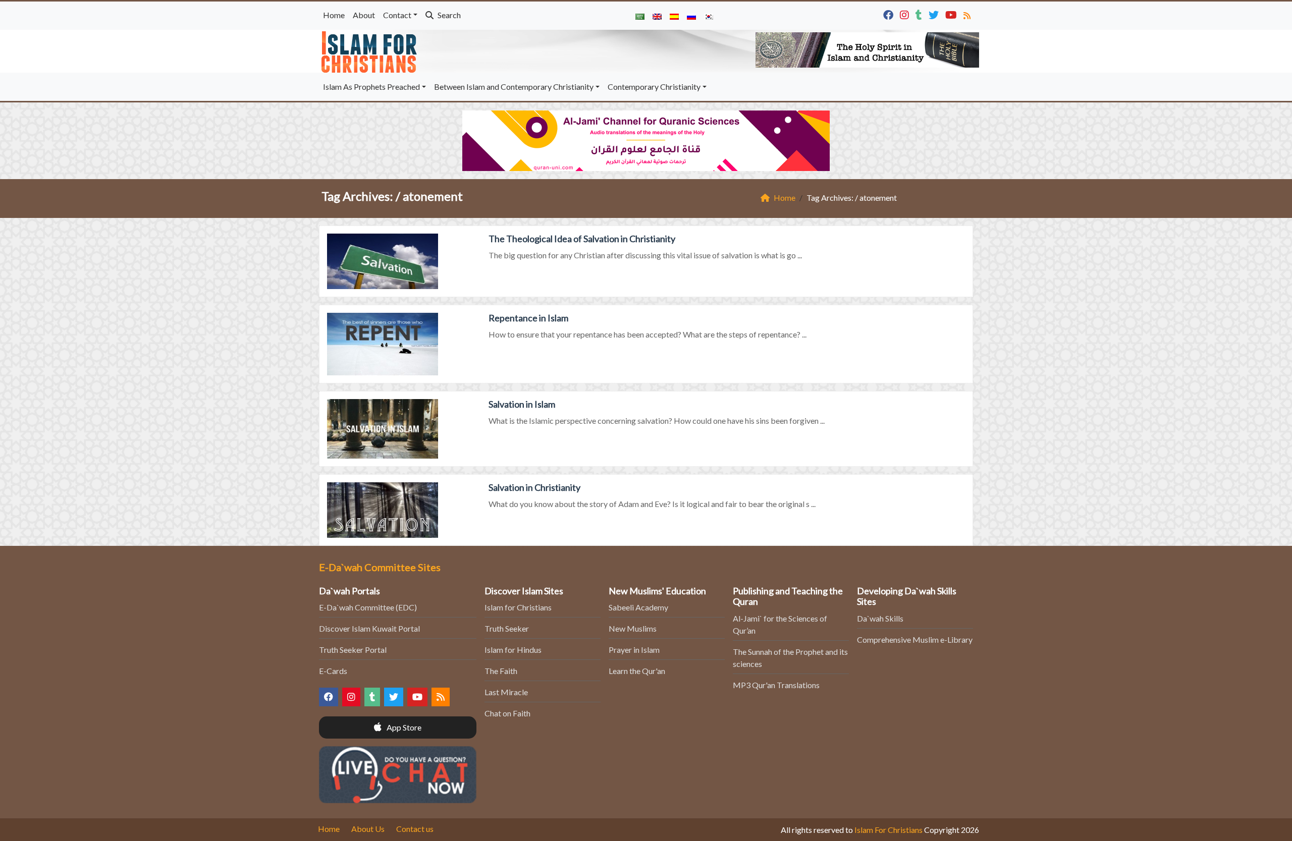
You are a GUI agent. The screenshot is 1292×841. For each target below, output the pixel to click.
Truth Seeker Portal (353, 649)
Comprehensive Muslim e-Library (915, 639)
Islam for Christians (518, 607)
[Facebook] (889, 14)
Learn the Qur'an (637, 671)
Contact (397, 15)
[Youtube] (952, 14)
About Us (368, 828)
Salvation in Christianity (534, 487)
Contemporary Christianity (654, 86)
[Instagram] (905, 14)
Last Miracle (506, 692)
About (364, 15)
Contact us (415, 828)
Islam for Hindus (513, 649)
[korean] (708, 16)
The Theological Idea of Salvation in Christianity (582, 238)
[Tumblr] (920, 14)
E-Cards (333, 671)
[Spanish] (674, 16)
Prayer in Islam (634, 649)
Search (448, 15)
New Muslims (633, 628)
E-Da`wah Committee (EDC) (368, 607)
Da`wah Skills (880, 618)
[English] (657, 16)
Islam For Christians (888, 829)
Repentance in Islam (528, 317)
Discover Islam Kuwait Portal (369, 628)
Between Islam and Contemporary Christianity (514, 86)
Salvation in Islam (522, 404)
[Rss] (968, 14)
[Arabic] (640, 16)
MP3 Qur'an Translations (776, 685)
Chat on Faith (507, 713)
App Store (403, 727)
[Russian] (691, 16)
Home (334, 15)
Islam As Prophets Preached (371, 86)
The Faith (500, 671)
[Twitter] (935, 14)
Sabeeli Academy (638, 607)
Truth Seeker (506, 628)
